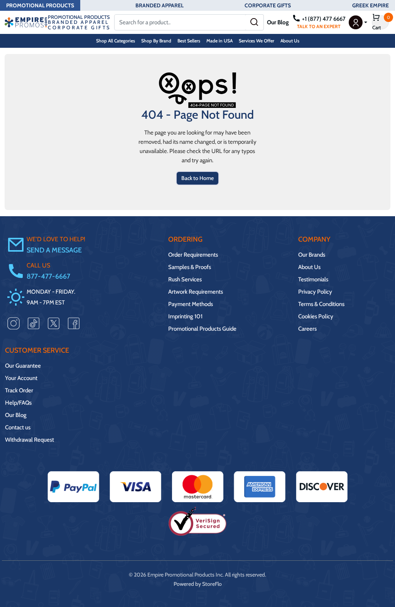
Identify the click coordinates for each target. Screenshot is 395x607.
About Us (289, 41)
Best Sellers (188, 41)
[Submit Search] (254, 22)
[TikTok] (34, 322)
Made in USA (219, 41)
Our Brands (311, 254)
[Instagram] (13, 322)
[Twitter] (54, 322)
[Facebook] (74, 322)
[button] (358, 22)
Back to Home (197, 178)
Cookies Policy (315, 316)
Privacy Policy (315, 291)
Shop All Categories (115, 41)
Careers (307, 328)
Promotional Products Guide (202, 328)
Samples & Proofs (189, 267)
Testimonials (313, 279)
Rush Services (185, 279)
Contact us (17, 427)
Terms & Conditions (321, 304)
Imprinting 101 (185, 316)
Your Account (21, 378)
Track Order (19, 390)
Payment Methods (190, 304)
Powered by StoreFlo (198, 583)
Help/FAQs (18, 402)
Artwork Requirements (195, 291)
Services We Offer (256, 41)
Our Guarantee (23, 365)
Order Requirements (193, 254)
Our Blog (278, 22)
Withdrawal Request (29, 439)
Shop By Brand (156, 41)
